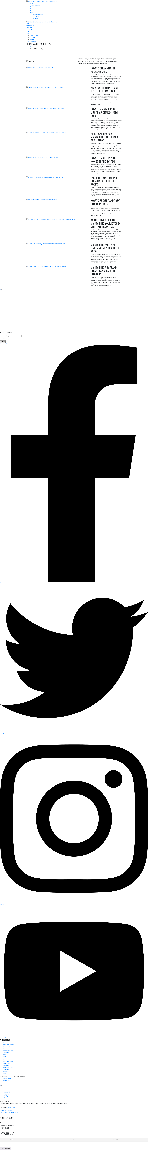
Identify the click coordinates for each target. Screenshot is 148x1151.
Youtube (6, 1098)
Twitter (6, 1094)
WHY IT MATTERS (35, 5)
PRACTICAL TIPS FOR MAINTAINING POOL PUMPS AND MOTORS (104, 137)
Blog (31, 11)
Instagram (7, 1096)
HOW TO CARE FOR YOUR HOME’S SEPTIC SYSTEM (103, 160)
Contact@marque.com (6, 1110)
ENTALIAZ (11, 1076)
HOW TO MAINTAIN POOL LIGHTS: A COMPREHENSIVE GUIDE (104, 112)
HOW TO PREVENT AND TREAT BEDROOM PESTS (106, 202)
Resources (33, 9)
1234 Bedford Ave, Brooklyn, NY (9, 1112)
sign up (3, 341)
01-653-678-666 (10, 1107)
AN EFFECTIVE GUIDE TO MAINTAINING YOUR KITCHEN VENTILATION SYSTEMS (105, 223)
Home (31, 3)
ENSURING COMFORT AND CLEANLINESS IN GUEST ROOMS (104, 181)
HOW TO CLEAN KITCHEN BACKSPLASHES (103, 70)
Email (2, 339)
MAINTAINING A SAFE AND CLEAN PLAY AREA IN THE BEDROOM (104, 271)
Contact (35, 18)
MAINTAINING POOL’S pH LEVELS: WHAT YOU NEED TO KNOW (105, 248)
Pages (31, 13)
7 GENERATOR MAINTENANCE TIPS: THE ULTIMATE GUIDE (105, 89)
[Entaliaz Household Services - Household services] (41, 1)
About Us (36, 16)
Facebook (7, 1092)
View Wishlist (5, 1148)
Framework (33, 7)
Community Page (38, 14)
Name (2, 336)
